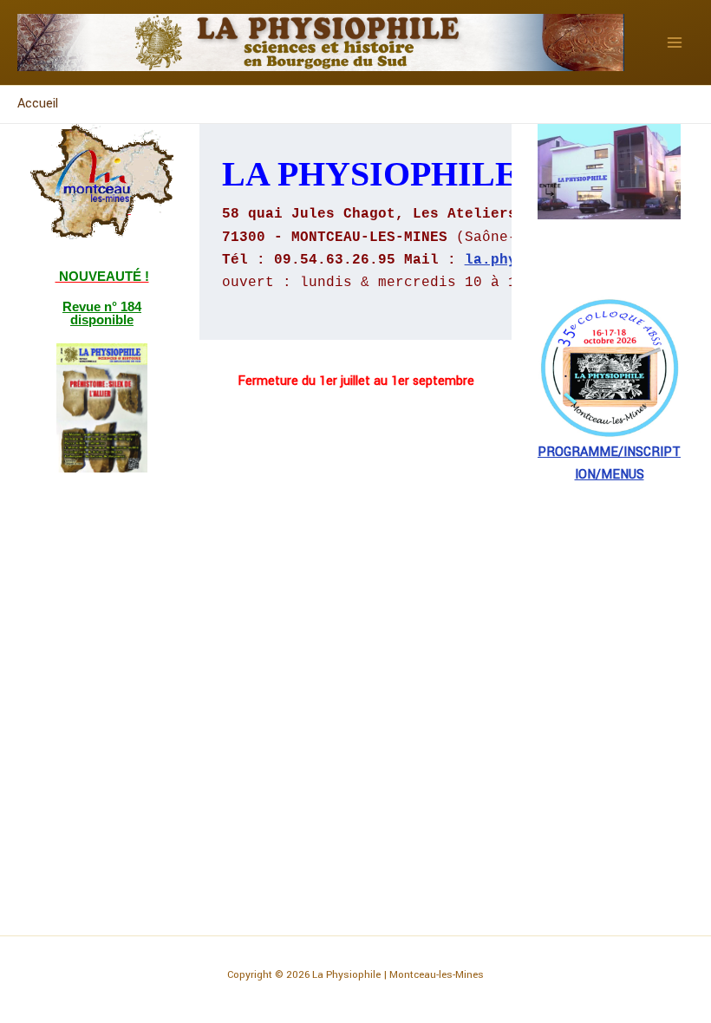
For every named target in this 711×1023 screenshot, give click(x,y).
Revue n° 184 (101, 306)
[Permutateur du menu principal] (675, 42)
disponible (102, 319)
